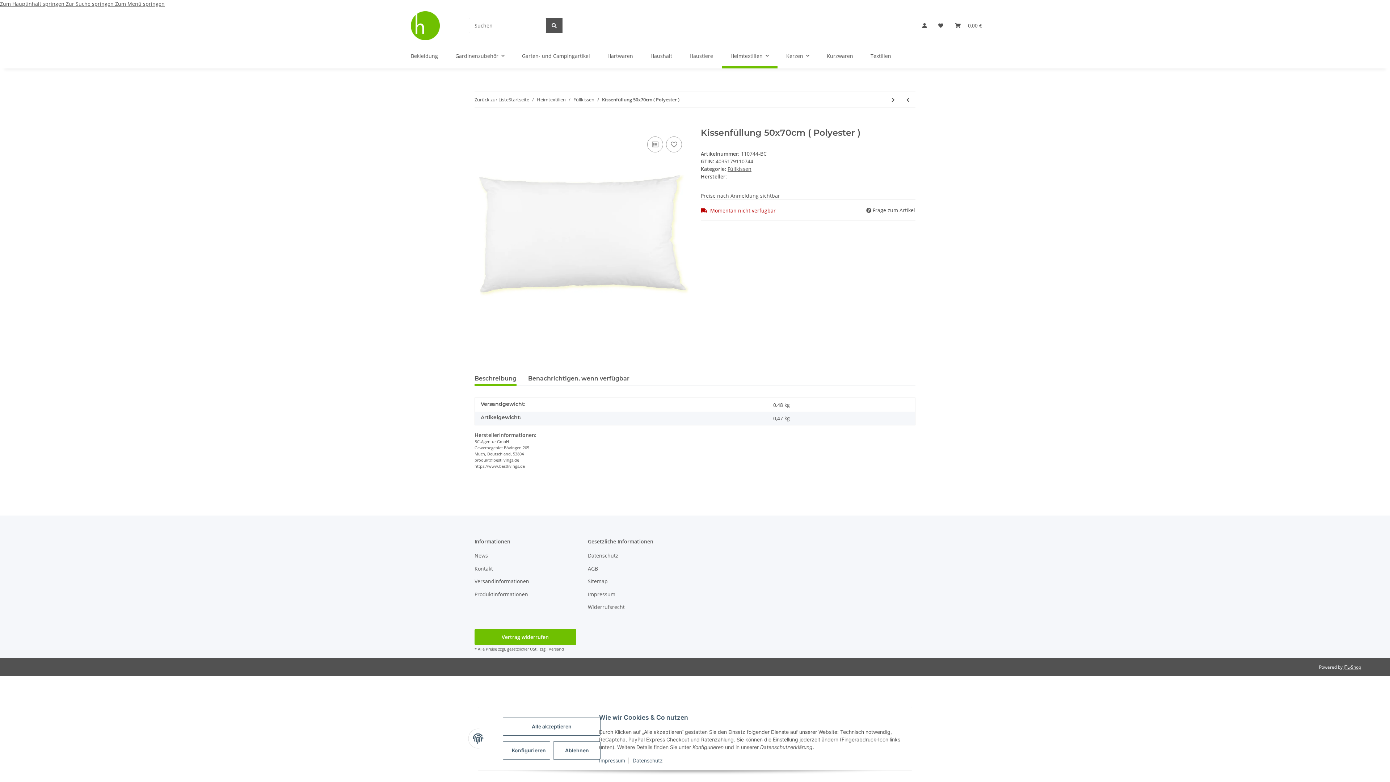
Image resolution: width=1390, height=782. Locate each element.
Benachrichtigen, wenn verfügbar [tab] (578, 378)
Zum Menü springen (140, 3)
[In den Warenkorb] (480, 124)
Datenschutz (648, 760)
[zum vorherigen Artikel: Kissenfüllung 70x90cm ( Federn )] (908, 100)
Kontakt (484, 568)
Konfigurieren (529, 750)
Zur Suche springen (90, 3)
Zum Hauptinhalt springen (33, 3)
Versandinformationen (502, 581)
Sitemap (598, 581)
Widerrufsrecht (606, 607)
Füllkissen (739, 168)
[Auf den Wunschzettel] (674, 144)
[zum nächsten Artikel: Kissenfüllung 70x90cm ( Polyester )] (893, 100)
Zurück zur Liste (492, 99)
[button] (924, 25)
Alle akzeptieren (552, 726)
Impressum (612, 760)
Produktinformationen (501, 594)
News (481, 555)
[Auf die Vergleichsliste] (655, 144)
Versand (556, 649)
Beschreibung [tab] (496, 378)
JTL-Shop (1352, 667)
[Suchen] (554, 25)
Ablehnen (577, 750)
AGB (593, 568)
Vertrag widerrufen (525, 637)
